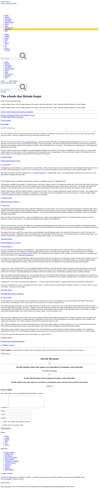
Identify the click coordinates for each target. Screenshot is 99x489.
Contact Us (8, 464)
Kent (31, 112)
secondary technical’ (39, 173)
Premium (7, 50)
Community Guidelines (12, 461)
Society (7, 43)
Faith (6, 39)
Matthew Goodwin (8, 345)
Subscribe (8, 29)
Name (3, 411)
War (6, 41)
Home (6, 15)
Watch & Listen (9, 22)
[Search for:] (10, 58)
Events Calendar (10, 452)
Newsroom (8, 19)
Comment (4, 407)
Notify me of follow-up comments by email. (16, 421)
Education (16, 112)
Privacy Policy (9, 459)
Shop (6, 26)
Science (7, 38)
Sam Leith (5, 205)
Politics (7, 34)
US (6, 46)
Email (3, 414)
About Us (8, 468)
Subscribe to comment (49, 371)
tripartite (58, 181)
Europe (7, 48)
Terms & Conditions (11, 457)
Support (7, 466)
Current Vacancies (10, 463)
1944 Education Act (31, 142)
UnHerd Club (9, 27)
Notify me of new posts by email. (13, 425)
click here (8, 479)
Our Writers (8, 20)
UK (6, 45)
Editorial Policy (9, 470)
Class (11, 112)
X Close (3, 91)
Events (7, 24)
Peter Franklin (5, 124)
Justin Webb (5, 164)
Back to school (5, 112)
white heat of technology (25, 255)
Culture (7, 36)
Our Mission (8, 456)
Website (3, 418)
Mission (7, 17)
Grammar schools (24, 112)
